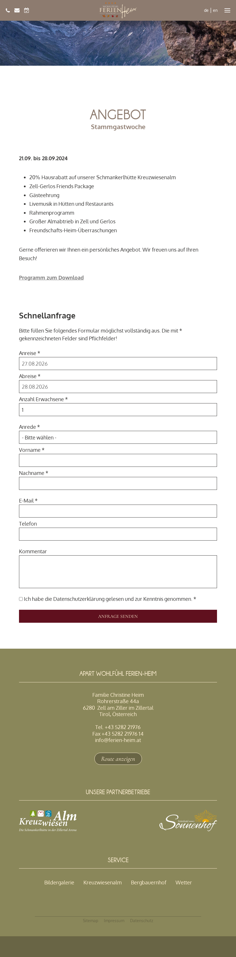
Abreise (30, 376)
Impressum (114, 920)
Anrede (29, 427)
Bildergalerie (59, 882)
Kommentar (33, 551)
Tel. (118, 727)
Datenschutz (141, 920)
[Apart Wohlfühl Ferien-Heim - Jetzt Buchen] (26, 10)
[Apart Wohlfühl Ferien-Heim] (118, 10)
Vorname (32, 450)
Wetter (184, 882)
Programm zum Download (51, 277)
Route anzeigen (118, 758)
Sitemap (90, 920)
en (215, 10)
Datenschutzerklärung (78, 599)
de (206, 10)
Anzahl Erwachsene (43, 399)
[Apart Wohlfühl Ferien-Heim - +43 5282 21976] (8, 10)
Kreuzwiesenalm (102, 882)
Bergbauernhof (148, 882)
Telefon (28, 523)
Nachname (33, 473)
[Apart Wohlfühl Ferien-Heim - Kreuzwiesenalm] (48, 829)
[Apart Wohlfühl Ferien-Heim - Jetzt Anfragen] (17, 10)
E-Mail (28, 500)
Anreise (29, 353)
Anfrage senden (118, 616)
